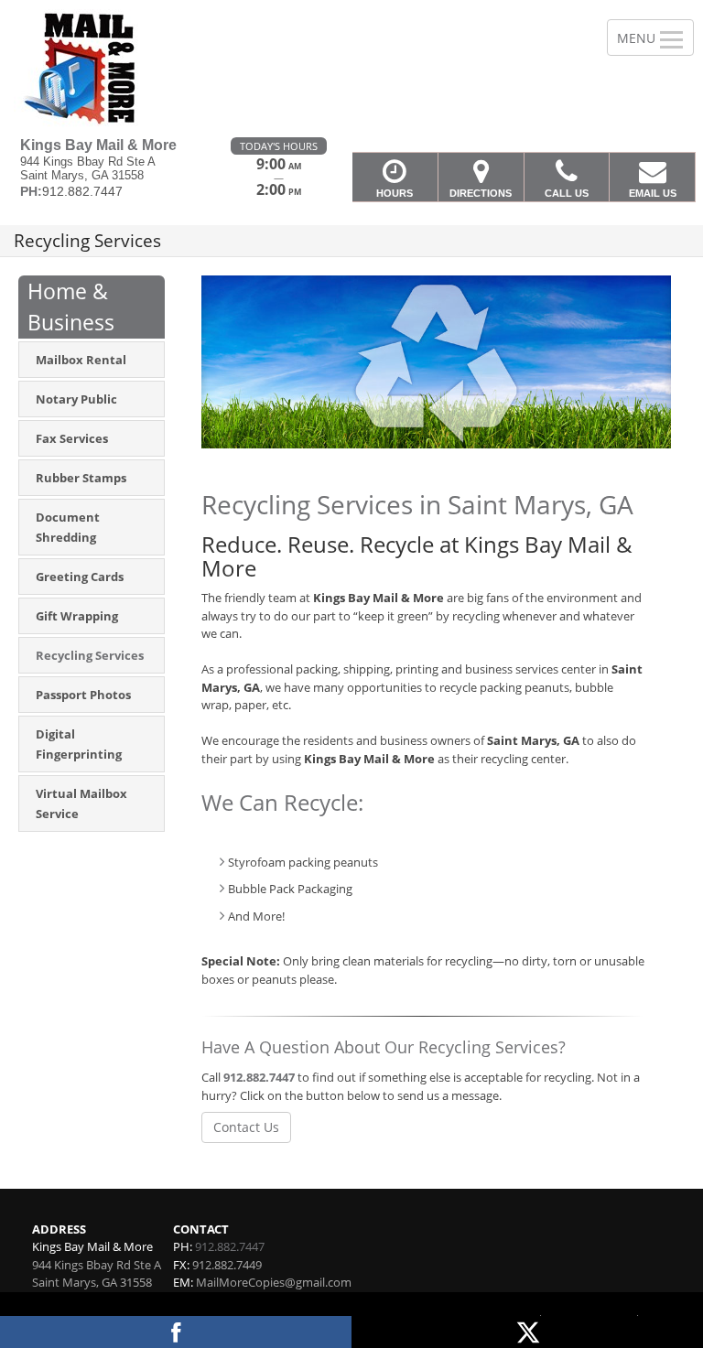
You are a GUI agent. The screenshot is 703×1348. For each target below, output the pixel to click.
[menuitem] (91, 359)
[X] (527, 1332)
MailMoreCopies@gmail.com (274, 1282)
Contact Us (246, 1127)
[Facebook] (176, 1332)
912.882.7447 (259, 1077)
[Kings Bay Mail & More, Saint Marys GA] (351, 68)
